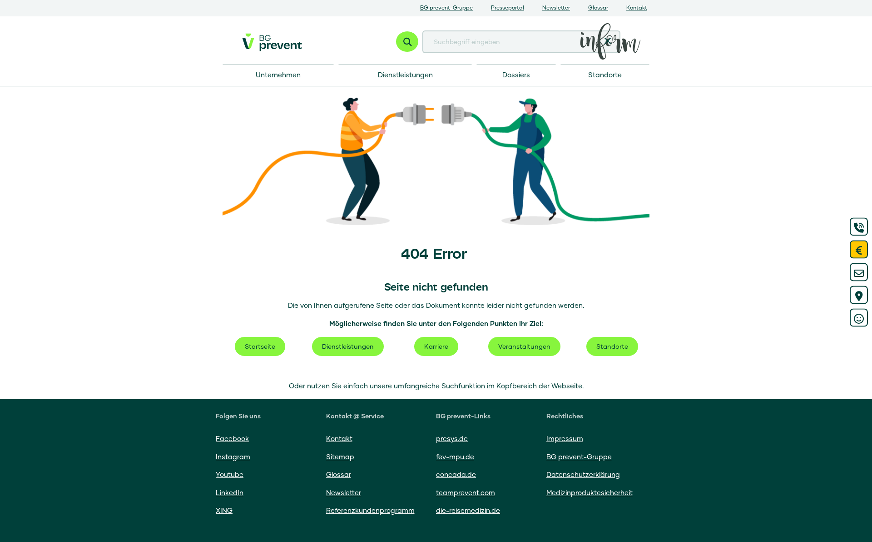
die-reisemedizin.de (468, 510)
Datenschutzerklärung (583, 475)
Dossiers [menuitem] (516, 75)
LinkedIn (229, 493)
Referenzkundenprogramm (370, 510)
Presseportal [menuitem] (507, 8)
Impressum (564, 439)
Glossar (338, 475)
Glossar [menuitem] (598, 8)
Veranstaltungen (524, 347)
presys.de (452, 439)
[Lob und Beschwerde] (859, 318)
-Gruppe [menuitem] (446, 8)
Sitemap (340, 457)
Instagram (233, 457)
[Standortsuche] (859, 295)
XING (224, 510)
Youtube (229, 475)
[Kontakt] (859, 272)
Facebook (232, 439)
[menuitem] (604, 75)
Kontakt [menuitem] (636, 8)
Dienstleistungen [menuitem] (405, 75)
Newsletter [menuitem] (556, 8)
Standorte (612, 347)
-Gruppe (579, 457)
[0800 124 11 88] (859, 227)
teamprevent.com (465, 493)
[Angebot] (859, 250)
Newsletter (343, 493)
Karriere (436, 347)
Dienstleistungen (348, 347)
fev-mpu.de (455, 457)
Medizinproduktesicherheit (589, 493)
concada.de (456, 475)
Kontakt (339, 439)
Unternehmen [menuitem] (278, 75)
